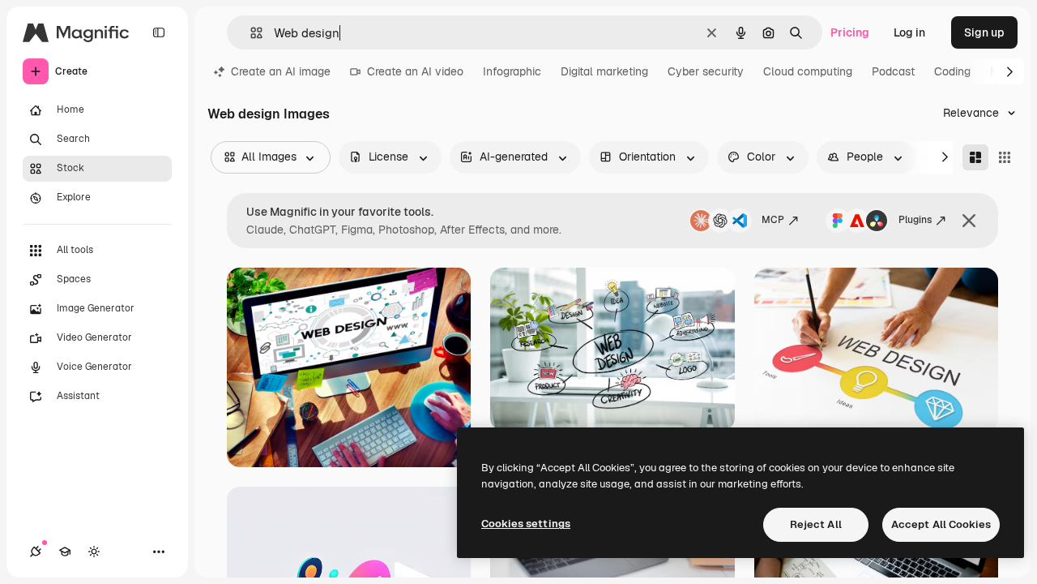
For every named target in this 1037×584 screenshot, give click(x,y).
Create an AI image (281, 71)
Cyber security (706, 71)
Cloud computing (807, 71)
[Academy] (65, 552)
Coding (952, 71)
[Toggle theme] (94, 552)
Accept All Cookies (941, 524)
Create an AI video (415, 71)
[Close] (969, 220)
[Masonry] (975, 157)
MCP (773, 219)
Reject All (816, 524)
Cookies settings (525, 523)
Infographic (512, 71)
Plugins (915, 219)
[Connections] (36, 552)
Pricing (849, 32)
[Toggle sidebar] (159, 32)
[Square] (1005, 157)
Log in (909, 32)
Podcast (893, 71)
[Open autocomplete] (250, 33)
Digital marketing (604, 71)
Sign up (984, 32)
